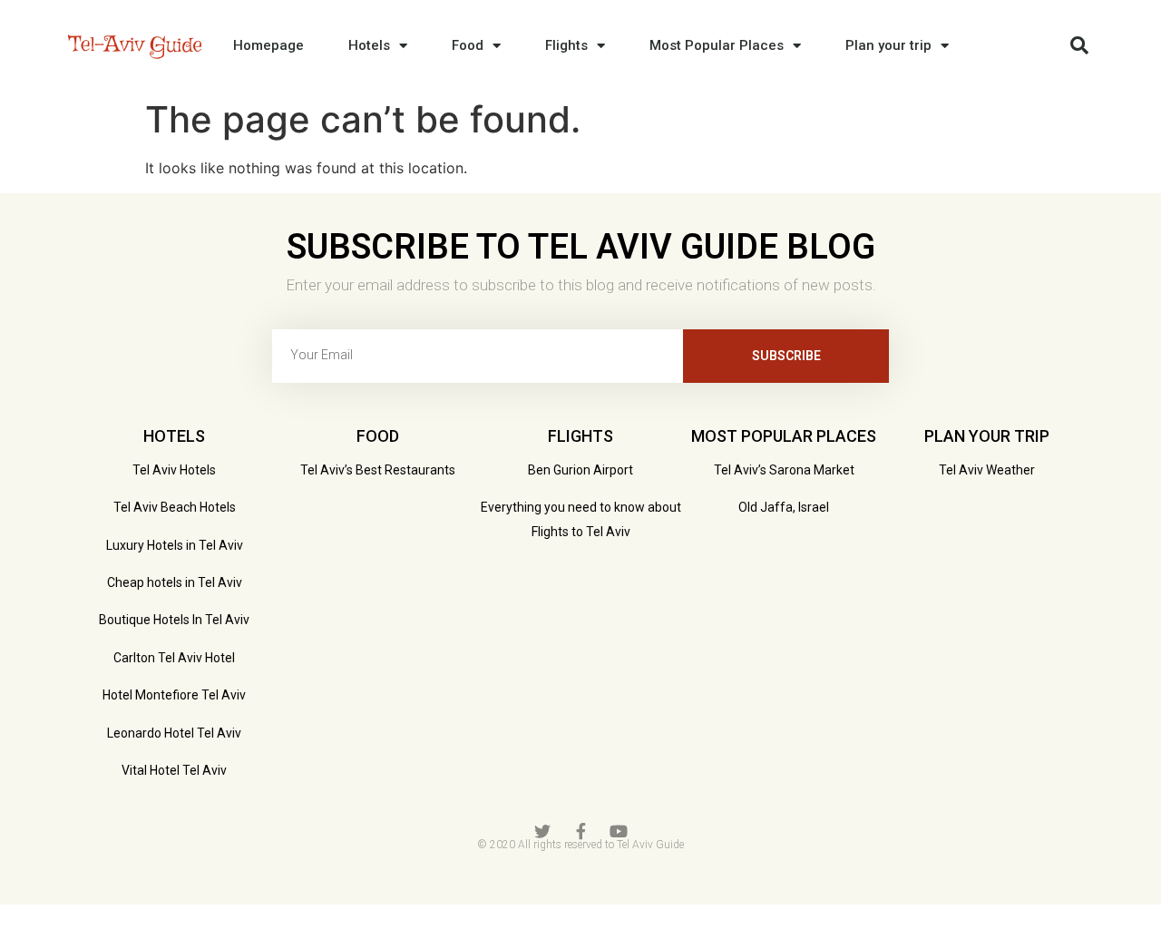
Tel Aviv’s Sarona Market (784, 470)
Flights (566, 45)
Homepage (268, 45)
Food (467, 45)
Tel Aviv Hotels (174, 470)
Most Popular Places (716, 45)
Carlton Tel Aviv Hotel (174, 657)
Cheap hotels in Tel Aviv (174, 582)
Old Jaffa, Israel (783, 507)
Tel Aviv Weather (987, 470)
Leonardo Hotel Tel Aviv (174, 733)
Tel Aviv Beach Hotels (174, 507)
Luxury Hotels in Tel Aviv (174, 545)
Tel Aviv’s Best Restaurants (377, 470)
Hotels (369, 45)
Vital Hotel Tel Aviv (174, 770)
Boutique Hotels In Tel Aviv (174, 619)
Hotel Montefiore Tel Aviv (174, 695)
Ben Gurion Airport (580, 470)
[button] (1079, 45)
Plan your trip (888, 45)
